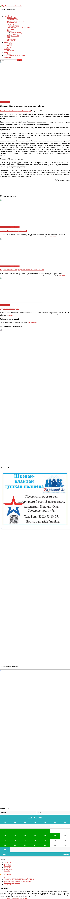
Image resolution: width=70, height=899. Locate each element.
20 (35, 840)
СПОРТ (9, 37)
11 (15, 836)
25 (15, 845)
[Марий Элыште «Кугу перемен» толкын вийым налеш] (35, 251)
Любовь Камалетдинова (14, 111)
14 (45, 836)
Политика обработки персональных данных (13, 898)
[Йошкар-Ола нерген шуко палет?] (35, 212)
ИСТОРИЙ (10, 50)
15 (55, 836)
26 (25, 845)
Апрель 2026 (8, 869)
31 (5, 850)
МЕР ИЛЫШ (11, 29)
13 (35, 836)
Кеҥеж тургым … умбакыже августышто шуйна (19, 879)
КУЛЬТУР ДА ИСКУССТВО (16, 21)
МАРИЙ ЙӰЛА (16, 32)
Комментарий (26, 111)
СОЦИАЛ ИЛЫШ (13, 26)
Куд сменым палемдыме (9, 309)
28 (45, 845)
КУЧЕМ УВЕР (11, 18)
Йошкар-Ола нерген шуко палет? (13, 231)
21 (45, 840)
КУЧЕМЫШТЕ (5, 102)
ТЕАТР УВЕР (6, 874)
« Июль (3, 854)
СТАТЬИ (10, 47)
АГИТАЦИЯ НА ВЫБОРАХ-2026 (14, 55)
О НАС (9, 44)
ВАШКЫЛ (7, 49)
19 (25, 840)
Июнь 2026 (7, 866)
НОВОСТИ (11, 45)
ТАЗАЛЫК (10, 24)
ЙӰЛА (9, 31)
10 (5, 836)
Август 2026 (35, 818)
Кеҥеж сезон (7, 884)
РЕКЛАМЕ (7, 57)
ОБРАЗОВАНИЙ (12, 23)
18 (15, 840)
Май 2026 (7, 867)
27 (35, 845)
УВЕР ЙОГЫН (8, 16)
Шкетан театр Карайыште (12, 883)
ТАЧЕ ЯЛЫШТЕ (12, 19)
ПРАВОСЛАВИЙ (16, 34)
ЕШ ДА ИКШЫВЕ (13, 36)
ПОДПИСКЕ (8, 52)
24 (5, 845)
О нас (9, 54)
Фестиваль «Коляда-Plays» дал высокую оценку (18, 881)
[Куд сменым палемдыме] (35, 290)
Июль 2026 (7, 864)
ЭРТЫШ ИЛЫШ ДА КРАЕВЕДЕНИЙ (19, 27)
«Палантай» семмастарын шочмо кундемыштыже (19, 878)
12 (25, 836)
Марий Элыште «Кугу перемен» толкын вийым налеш (22, 270)
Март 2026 (7, 871)
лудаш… (53, 236)
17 (5, 840)
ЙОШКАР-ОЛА (12, 40)
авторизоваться (32, 322)
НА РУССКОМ (8, 42)
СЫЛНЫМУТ (11, 39)
